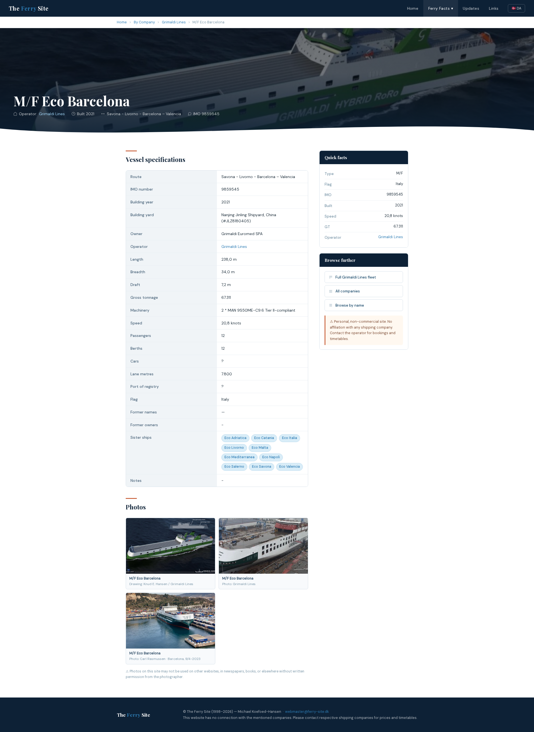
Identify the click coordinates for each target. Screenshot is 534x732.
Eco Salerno (234, 466)
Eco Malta (260, 447)
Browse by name (349, 305)
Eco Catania (264, 438)
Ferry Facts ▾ (440, 8)
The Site (29, 8)
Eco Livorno (234, 447)
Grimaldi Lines (174, 22)
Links (493, 8)
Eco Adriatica (235, 438)
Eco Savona (261, 466)
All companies (347, 291)
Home (413, 8)
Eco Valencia (289, 466)
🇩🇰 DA (516, 8)
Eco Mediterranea (239, 457)
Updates (471, 8)
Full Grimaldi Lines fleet (355, 277)
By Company (144, 22)
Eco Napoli (271, 457)
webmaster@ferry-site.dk (307, 711)
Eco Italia (289, 438)
